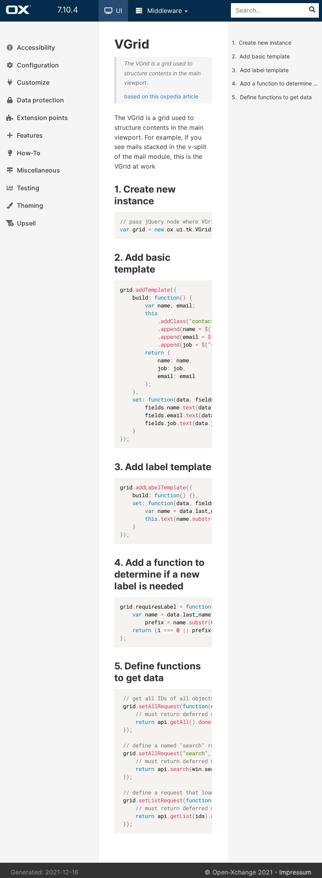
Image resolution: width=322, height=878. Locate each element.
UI (118, 11)
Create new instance (265, 42)
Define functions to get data (276, 97)
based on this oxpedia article (161, 96)
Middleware (164, 11)
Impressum (295, 872)
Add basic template (265, 56)
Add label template (264, 70)
